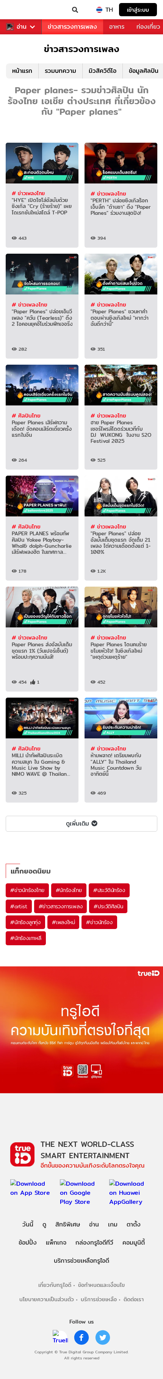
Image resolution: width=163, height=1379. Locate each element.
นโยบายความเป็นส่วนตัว (46, 1299)
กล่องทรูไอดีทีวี (94, 1242)
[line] (60, 1337)
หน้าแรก (22, 70)
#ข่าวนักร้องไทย (27, 890)
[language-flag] (99, 10)
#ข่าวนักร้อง (99, 922)
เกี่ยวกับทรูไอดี (54, 1284)
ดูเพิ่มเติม (77, 823)
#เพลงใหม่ (63, 922)
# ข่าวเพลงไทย (28, 193)
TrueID (21, 9)
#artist (18, 906)
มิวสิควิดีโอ (102, 70)
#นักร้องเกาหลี (25, 938)
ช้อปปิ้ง (28, 1242)
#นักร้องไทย (69, 890)
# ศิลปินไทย (26, 415)
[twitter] (102, 1337)
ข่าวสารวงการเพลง (72, 26)
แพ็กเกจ (56, 1242)
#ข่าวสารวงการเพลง (61, 906)
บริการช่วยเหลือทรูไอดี (81, 1260)
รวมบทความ (60, 70)
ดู (44, 1224)
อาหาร (116, 26)
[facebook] (81, 1337)
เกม (113, 1224)
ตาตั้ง (134, 1224)
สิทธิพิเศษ (67, 1224)
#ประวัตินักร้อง (109, 890)
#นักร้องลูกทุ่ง (25, 922)
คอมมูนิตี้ (133, 1242)
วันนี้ (27, 1224)
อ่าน (22, 26)
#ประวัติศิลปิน (108, 906)
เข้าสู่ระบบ (138, 9)
